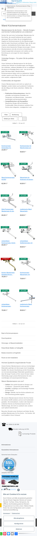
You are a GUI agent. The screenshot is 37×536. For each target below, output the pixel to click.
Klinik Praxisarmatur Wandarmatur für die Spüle (8, 212)
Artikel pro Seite (9, 121)
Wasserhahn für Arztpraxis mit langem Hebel (27, 181)
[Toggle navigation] (2, 8)
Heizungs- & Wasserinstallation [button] (12, 345)
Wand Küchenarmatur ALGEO (9, 181)
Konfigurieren (18, 523)
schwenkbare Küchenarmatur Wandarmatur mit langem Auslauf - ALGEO (9, 307)
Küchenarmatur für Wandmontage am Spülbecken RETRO (26, 149)
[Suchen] (33, 14)
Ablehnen (19, 529)
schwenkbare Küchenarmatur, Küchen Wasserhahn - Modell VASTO (9, 244)
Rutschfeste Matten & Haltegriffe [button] (12, 350)
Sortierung (15, 117)
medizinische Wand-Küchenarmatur (26, 307)
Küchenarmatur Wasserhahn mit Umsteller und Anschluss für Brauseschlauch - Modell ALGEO (25, 276)
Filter (6, 117)
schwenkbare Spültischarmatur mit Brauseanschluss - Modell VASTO (27, 244)
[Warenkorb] (33, 9)
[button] (20, 121)
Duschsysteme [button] (6, 340)
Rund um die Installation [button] (10, 360)
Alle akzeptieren (19, 518)
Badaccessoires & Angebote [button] (11, 355)
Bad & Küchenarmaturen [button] (10, 335)
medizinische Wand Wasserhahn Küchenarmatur (26, 212)
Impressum (6, 513)
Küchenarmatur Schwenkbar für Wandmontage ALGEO (8, 149)
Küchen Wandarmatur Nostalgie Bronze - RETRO (9, 276)
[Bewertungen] (22, 152)
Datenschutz (16, 513)
